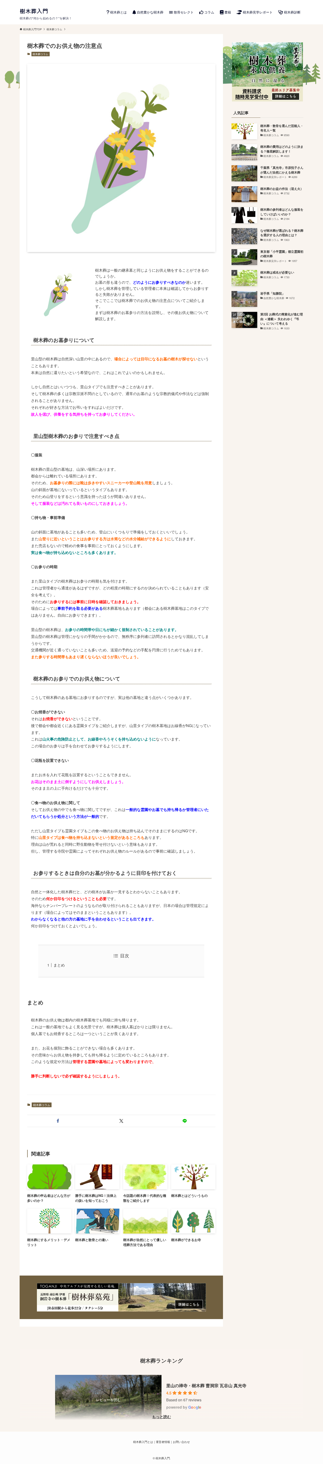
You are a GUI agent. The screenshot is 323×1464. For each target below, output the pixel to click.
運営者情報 (163, 1442)
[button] (58, 1121)
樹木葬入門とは (143, 1442)
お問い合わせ (181, 1442)
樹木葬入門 (34, 11)
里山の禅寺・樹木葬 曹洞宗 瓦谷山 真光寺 (206, 1385)
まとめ (59, 965)
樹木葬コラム (40, 54)
